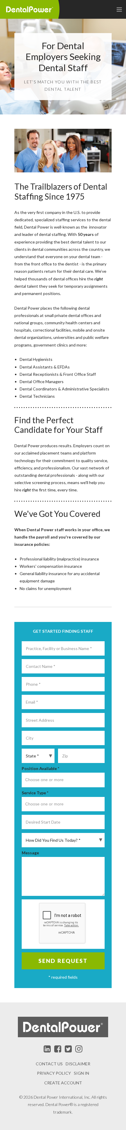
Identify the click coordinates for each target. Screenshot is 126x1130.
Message (30, 853)
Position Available (40, 769)
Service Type (35, 793)
